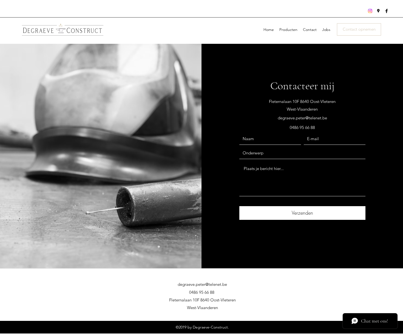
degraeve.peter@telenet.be (302, 117)
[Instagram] (370, 11)
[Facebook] (386, 11)
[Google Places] (378, 11)
